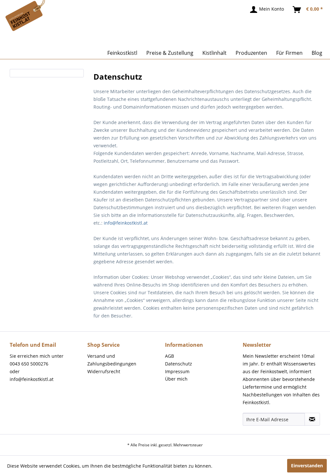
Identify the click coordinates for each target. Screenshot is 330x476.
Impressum (177, 371)
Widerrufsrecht (103, 371)
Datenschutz (178, 364)
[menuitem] (267, 9)
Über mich (176, 379)
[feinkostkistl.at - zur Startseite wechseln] (12, 11)
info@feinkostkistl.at (126, 223)
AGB (169, 356)
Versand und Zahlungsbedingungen (111, 360)
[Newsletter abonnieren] (312, 419)
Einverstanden (307, 465)
